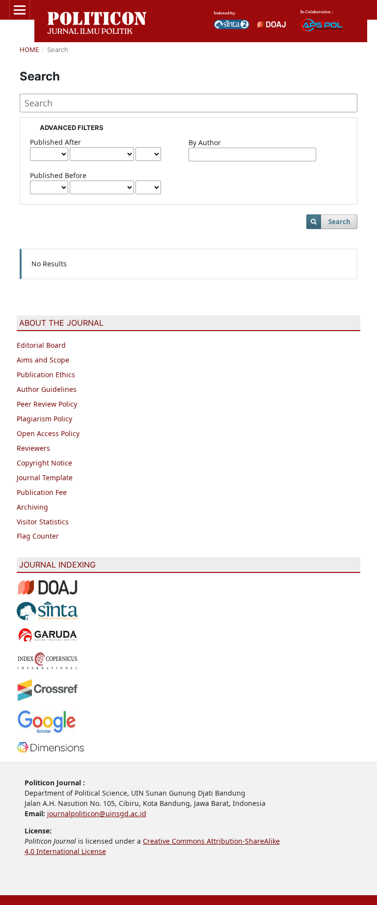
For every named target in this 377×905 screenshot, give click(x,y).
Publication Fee (42, 492)
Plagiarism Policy (44, 418)
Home (29, 49)
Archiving (32, 507)
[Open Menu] (19, 10)
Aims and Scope (43, 359)
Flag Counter (38, 536)
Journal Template (45, 477)
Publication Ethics (46, 374)
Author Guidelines (47, 389)
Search (339, 221)
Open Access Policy (48, 433)
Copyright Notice (44, 462)
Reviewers (33, 448)
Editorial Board (41, 345)
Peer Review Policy (47, 404)
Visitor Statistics (43, 521)
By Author (204, 142)
